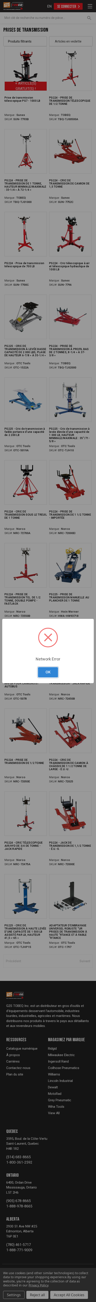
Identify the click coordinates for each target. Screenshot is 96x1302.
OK (48, 672)
